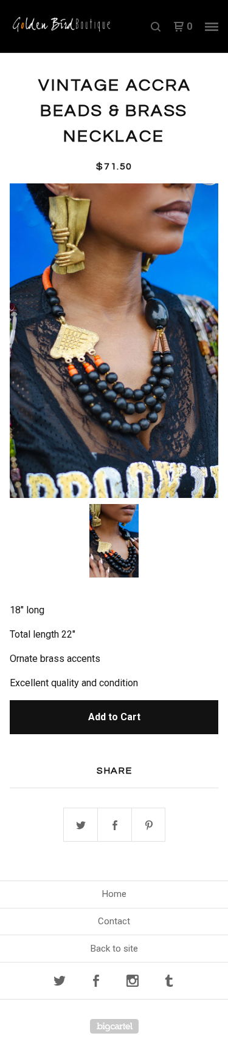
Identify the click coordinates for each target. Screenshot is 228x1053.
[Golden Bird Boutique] (62, 27)
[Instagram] (132, 980)
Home (114, 893)
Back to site (114, 948)
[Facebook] (96, 980)
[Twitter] (59, 980)
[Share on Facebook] (115, 825)
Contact (114, 921)
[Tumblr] (169, 980)
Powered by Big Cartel (114, 1026)
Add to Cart (114, 717)
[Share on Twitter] (81, 825)
